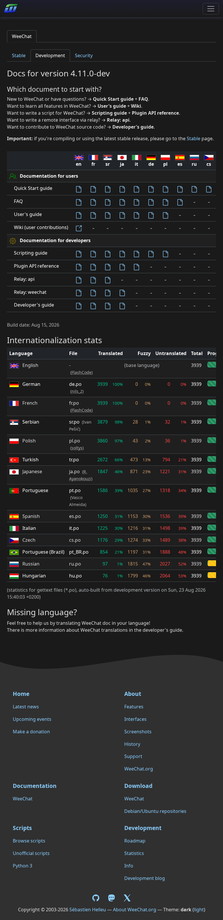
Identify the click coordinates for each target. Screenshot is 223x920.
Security (84, 55)
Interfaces (135, 719)
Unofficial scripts (31, 853)
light (199, 909)
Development (50, 55)
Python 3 (22, 866)
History (132, 744)
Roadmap (134, 841)
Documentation (35, 786)
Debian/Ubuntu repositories (155, 811)
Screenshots (138, 731)
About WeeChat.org (134, 909)
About (132, 694)
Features (133, 706)
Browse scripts (29, 841)
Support (133, 756)
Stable (19, 55)
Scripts (22, 828)
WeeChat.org (138, 769)
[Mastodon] (112, 897)
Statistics (134, 853)
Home (21, 694)
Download (138, 786)
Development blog (144, 878)
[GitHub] (97, 897)
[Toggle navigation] (211, 9)
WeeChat (22, 36)
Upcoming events (32, 719)
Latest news (26, 706)
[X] (127, 897)
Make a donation (31, 731)
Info (128, 866)
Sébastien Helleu (87, 909)
